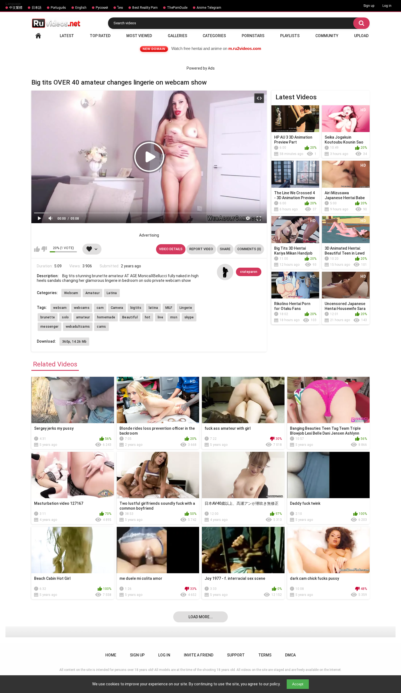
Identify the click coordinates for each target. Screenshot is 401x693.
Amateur (92, 293)
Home (38, 36)
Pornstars (253, 36)
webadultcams (78, 326)
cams (101, 326)
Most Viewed (139, 36)
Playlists (290, 36)
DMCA (290, 655)
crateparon (248, 272)
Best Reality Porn (145, 8)
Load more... (200, 617)
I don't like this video (44, 249)
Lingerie (185, 308)
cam (100, 308)
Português (58, 8)
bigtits (136, 308)
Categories (214, 36)
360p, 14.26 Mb (74, 341)
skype (189, 317)
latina (153, 308)
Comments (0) (249, 249)
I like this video (37, 249)
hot (148, 317)
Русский (102, 8)
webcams (81, 308)
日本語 (36, 8)
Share (225, 249)
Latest (67, 36)
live (160, 317)
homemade (106, 317)
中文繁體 (15, 8)
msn (173, 317)
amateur (83, 317)
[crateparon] (225, 272)
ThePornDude (177, 8)
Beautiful (130, 317)
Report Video (201, 249)
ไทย (120, 8)
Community (326, 36)
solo (65, 317)
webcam (60, 308)
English (80, 8)
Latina (112, 293)
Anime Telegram (209, 8)
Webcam (71, 293)
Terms (264, 655)
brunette (47, 317)
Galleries (177, 36)
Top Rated (100, 36)
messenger (49, 326)
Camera (117, 308)
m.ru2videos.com (244, 48)
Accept (297, 684)
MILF (168, 308)
